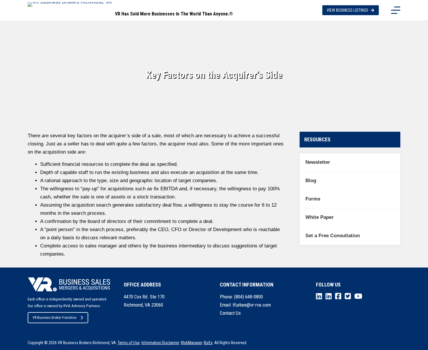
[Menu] (395, 10)
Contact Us (230, 313)
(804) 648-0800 (248, 297)
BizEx (208, 342)
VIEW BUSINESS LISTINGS (347, 10)
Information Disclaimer (160, 342)
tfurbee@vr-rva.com (252, 305)
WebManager (191, 342)
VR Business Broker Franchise (54, 318)
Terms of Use (129, 342)
